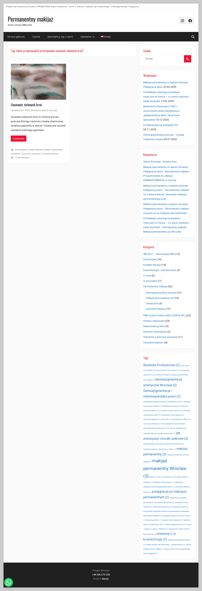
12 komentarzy (22, 157)
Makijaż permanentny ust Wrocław (162, 231)
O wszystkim (150, 280)
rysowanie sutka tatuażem (172, 520)
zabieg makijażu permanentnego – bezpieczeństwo (165, 545)
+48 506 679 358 (101, 574)
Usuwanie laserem (153, 342)
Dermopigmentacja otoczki (161, 292)
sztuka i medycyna (160, 529)
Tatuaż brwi (152, 303)
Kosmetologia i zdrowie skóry (159, 270)
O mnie (147, 275)
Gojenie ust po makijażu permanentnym (165, 213)
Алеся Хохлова (49, 110)
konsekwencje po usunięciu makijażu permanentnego (163, 444)
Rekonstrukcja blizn (154, 326)
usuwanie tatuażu (50, 153)
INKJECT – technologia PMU (159, 254)
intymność (166, 419)
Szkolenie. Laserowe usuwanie (26, 153)
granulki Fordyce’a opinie (171, 411)
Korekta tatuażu (35, 149)
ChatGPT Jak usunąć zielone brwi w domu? (162, 370)
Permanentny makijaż (30, 18)
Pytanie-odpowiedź (53, 149)
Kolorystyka (20, 149)
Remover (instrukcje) (155, 331)
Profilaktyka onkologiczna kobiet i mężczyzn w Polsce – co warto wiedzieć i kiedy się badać (166, 97)
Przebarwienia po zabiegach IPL (160, 125)
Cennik (36, 36)
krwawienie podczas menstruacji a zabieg (159, 449)
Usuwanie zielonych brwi (26, 104)
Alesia (105, 578)
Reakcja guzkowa (153, 520)
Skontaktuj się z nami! (60, 36)
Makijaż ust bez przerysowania (161, 477)
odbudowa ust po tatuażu (164, 482)
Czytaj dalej (18, 138)
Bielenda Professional (161, 365)
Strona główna (16, 36)
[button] (8, 582)
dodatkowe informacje (172, 406)
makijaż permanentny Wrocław (164, 468)
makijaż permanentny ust (160, 297)
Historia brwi (170, 161)
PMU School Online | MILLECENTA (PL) (164, 315)
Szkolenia (85, 36)
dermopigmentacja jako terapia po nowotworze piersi (163, 402)
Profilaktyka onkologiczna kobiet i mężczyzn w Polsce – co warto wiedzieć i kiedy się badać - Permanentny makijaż (166, 223)
